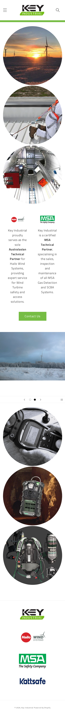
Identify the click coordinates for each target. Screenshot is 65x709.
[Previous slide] (24, 399)
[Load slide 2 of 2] (34, 399)
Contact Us (33, 316)
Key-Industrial (27, 707)
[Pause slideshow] (61, 399)
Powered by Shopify (42, 707)
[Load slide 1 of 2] (30, 399)
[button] (5, 10)
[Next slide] (40, 399)
